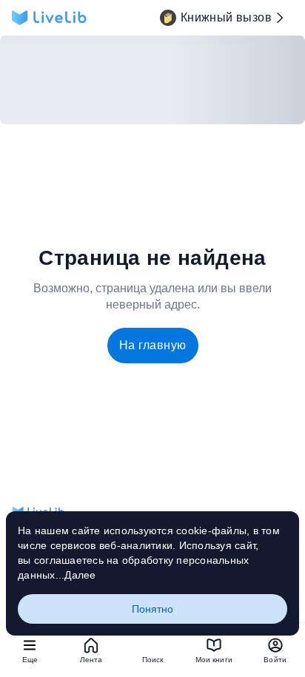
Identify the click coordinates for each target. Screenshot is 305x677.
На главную (153, 345)
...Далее (76, 575)
